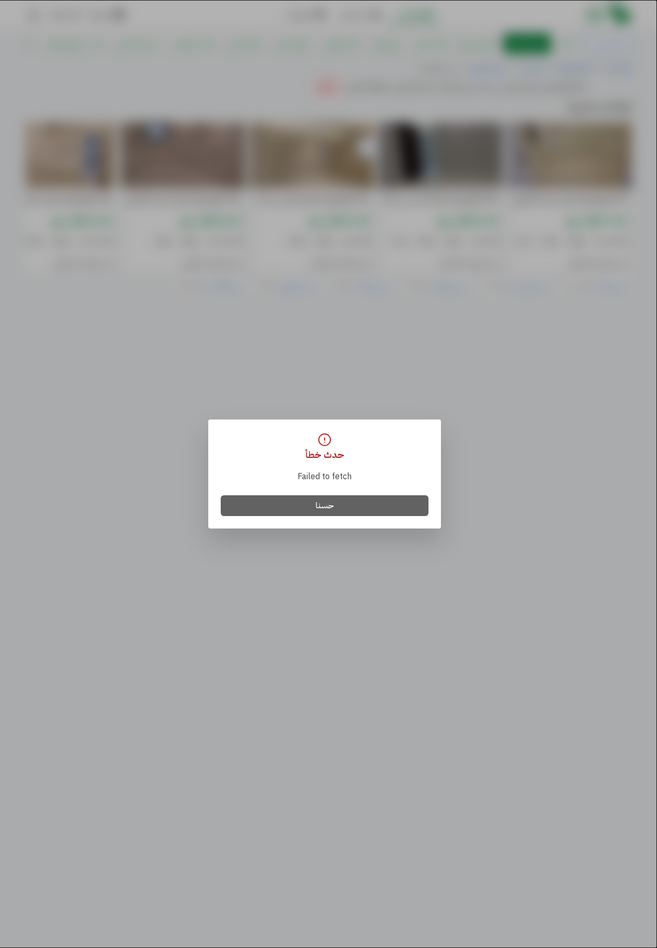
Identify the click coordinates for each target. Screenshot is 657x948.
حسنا (325, 505)
